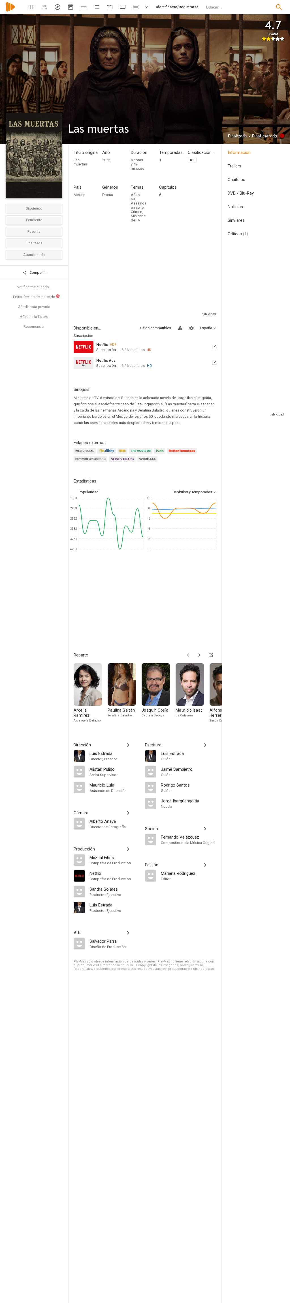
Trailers (234, 166)
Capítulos (236, 179)
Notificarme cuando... (34, 287)
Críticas (238, 233)
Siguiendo (34, 208)
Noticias (235, 206)
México (80, 195)
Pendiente (34, 220)
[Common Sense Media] (91, 462)
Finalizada (34, 243)
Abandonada (34, 255)
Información (239, 152)
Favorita (33, 231)
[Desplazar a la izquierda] (188, 655)
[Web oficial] (85, 454)
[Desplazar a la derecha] (199, 655)
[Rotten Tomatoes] (183, 454)
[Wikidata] (148, 462)
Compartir (37, 272)
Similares (236, 220)
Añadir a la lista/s (34, 317)
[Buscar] (279, 7)
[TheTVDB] (160, 454)
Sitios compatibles (155, 328)
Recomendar (34, 326)
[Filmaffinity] (107, 454)
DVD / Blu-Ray (241, 193)
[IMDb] (123, 454)
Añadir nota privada (34, 307)
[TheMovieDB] (141, 454)
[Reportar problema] (180, 328)
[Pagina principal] (10, 10)
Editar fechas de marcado (36, 296)
